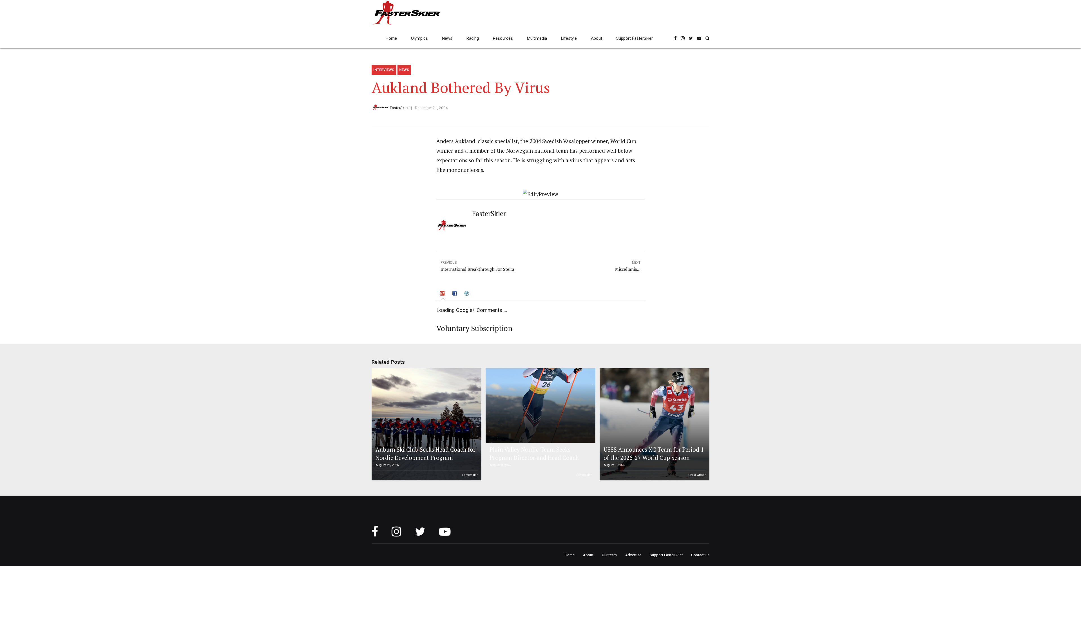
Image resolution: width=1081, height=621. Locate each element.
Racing (472, 38)
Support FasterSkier (634, 38)
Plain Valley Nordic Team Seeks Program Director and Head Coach (534, 453)
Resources (503, 38)
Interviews (383, 70)
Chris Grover (697, 475)
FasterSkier (399, 107)
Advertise (633, 555)
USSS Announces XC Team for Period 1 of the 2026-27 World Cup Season (654, 453)
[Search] (707, 38)
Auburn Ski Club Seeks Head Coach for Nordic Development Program (425, 453)
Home (391, 38)
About (596, 38)
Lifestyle (569, 38)
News (447, 38)
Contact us (700, 555)
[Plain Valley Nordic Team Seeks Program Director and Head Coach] (540, 405)
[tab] (443, 294)
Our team (609, 555)
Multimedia (537, 38)
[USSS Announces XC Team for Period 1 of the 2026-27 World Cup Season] (654, 424)
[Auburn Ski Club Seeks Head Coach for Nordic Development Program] (426, 424)
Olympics (419, 38)
